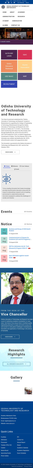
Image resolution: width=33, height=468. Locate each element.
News (27, 2)
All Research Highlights (15, 364)
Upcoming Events (6, 453)
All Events (28, 211)
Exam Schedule (21, 453)
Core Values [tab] (25, 166)
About (12, 12)
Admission (4, 439)
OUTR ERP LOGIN (9, 54)
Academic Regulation (23, 450)
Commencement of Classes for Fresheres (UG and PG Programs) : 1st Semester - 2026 (20, 239)
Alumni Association (25, 66)
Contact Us (20, 439)
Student (6, 21)
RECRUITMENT (9, 84)
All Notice (28, 224)
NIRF (25, 76)
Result (19, 445)
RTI (11, 0)
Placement (24, 0)
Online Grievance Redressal (9, 66)
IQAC (25, 55)
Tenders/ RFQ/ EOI (17, 0)
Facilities (3, 437)
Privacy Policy (28, 466)
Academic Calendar (22, 448)
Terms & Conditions (17, 466)
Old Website (20, 2)
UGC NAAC (9, 76)
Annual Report (21, 442)
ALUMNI (5, 25)
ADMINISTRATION (8, 16)
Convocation (17, 21)
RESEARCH (21, 16)
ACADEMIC (21, 12)
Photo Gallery (5, 456)
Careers (7, 0)
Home (5, 12)
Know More (9, 152)
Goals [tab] (17, 169)
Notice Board (4, 450)
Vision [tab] (7, 166)
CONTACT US (15, 25)
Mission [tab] (15, 166)
